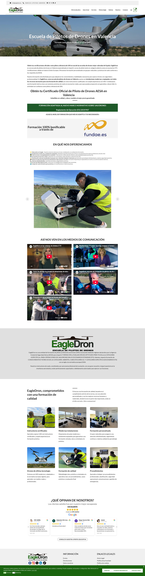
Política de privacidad (104, 561)
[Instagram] (49, 3)
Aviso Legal (100, 558)
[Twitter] (51, 3)
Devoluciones (67, 561)
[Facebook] (47, 3)
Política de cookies (103, 563)
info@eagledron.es (16, 3)
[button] (27, 199)
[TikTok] (55, 3)
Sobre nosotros (68, 563)
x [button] (143, 566)
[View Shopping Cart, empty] (135, 10)
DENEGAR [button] (107, 570)
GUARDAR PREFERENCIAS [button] (120, 570)
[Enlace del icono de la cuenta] (131, 10)
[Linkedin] (53, 3)
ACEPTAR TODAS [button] (136, 570)
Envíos (65, 558)
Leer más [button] (77, 533)
